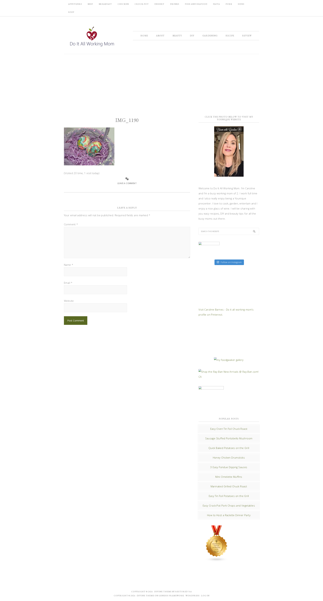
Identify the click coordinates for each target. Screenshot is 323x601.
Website (69, 300)
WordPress (193, 595)
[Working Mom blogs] (217, 560)
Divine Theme (145, 595)
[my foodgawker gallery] (228, 360)
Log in (205, 595)
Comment (71, 224)
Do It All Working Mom (91, 37)
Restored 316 (183, 591)
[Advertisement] (161, 82)
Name (68, 264)
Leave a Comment (127, 183)
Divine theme (163, 591)
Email (68, 282)
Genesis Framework (171, 595)
